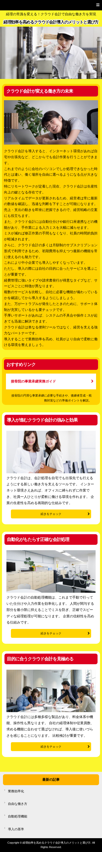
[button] (51, 5)
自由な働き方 (17, 804)
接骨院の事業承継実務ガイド (33, 381)
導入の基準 (16, 829)
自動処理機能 (17, 816)
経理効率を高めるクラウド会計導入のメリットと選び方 (50, 22)
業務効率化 (16, 791)
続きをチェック (51, 514)
